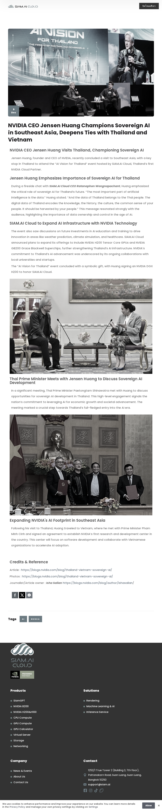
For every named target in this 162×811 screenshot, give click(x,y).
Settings (93, 806)
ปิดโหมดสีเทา (149, 6)
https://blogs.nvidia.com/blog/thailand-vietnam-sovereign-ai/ (66, 570)
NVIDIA (35, 619)
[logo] (23, 6)
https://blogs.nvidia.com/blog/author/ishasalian (98, 583)
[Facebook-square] (85, 790)
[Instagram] (90, 790)
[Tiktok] (96, 790)
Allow (148, 805)
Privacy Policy (17, 806)
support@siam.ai (99, 784)
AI (23, 619)
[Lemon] (101, 790)
